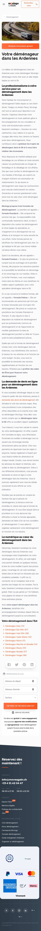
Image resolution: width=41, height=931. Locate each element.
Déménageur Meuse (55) (15, 648)
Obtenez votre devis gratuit (20, 46)
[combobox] (18, 681)
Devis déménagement (10, 827)
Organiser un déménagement (13, 841)
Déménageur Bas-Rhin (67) (16, 630)
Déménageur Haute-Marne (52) (18, 637)
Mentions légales (8, 805)
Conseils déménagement (11, 834)
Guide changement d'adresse (13, 838)
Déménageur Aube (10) (14, 626)
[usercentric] (6, 910)
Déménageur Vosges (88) (16, 655)
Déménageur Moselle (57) (16, 651)
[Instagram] (19, 910)
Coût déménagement (10, 823)
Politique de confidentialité (12, 809)
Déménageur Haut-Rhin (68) (17, 633)
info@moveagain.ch (14, 779)
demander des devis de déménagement (18, 400)
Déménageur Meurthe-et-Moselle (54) (21, 644)
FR (32, 910)
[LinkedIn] (25, 910)
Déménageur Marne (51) (15, 640)
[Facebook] (12, 910)
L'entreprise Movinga (10, 830)
